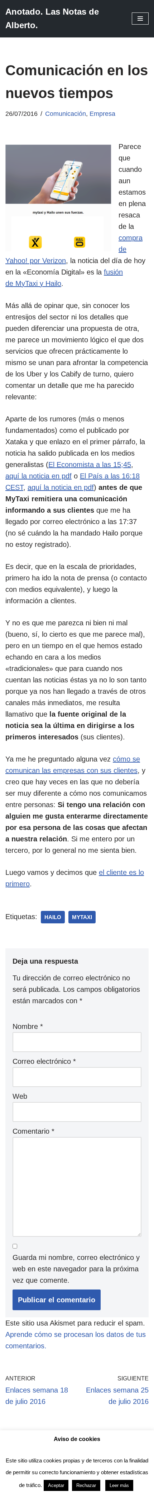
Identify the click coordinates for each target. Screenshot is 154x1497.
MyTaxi (82, 917)
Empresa (102, 113)
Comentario (33, 1131)
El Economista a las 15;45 (89, 464)
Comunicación (65, 113)
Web (20, 1096)
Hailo (52, 917)
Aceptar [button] (56, 1485)
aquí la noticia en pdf (38, 476)
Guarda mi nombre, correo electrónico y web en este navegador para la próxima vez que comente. (76, 1269)
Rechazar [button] (86, 1485)
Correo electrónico (44, 1061)
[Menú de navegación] (140, 18)
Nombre (28, 1026)
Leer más (119, 1485)
